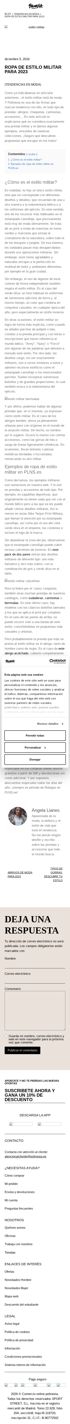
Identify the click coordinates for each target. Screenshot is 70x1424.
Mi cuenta (11, 1200)
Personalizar (33, 747)
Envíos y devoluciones (20, 1192)
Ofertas (9, 1271)
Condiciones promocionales (23, 1356)
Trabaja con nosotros (18, 1244)
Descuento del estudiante (21, 1304)
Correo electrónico (17, 973)
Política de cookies (17, 1332)
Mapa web (11, 1296)
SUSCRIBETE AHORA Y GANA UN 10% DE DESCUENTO (30, 1095)
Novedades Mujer (16, 1288)
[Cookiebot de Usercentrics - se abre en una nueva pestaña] (50, 661)
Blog (8, 13)
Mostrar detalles (48, 723)
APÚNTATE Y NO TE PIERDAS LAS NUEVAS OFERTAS (32, 1082)
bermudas (11, 603)
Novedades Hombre (18, 1279)
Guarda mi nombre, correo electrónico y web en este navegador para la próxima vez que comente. (36, 1039)
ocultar (31, 154)
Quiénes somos (15, 1227)
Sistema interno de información (25, 1365)
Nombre (10, 958)
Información (12, 1348)
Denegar (35, 759)
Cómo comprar (14, 1175)
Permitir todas (35, 735)
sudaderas (36, 598)
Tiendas (10, 1252)
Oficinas (10, 1235)
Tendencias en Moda (26, 14)
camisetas (52, 598)
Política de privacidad (19, 1340)
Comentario (13, 988)
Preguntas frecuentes (19, 1208)
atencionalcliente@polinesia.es (25, 1156)
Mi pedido (11, 1183)
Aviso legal (12, 1323)
